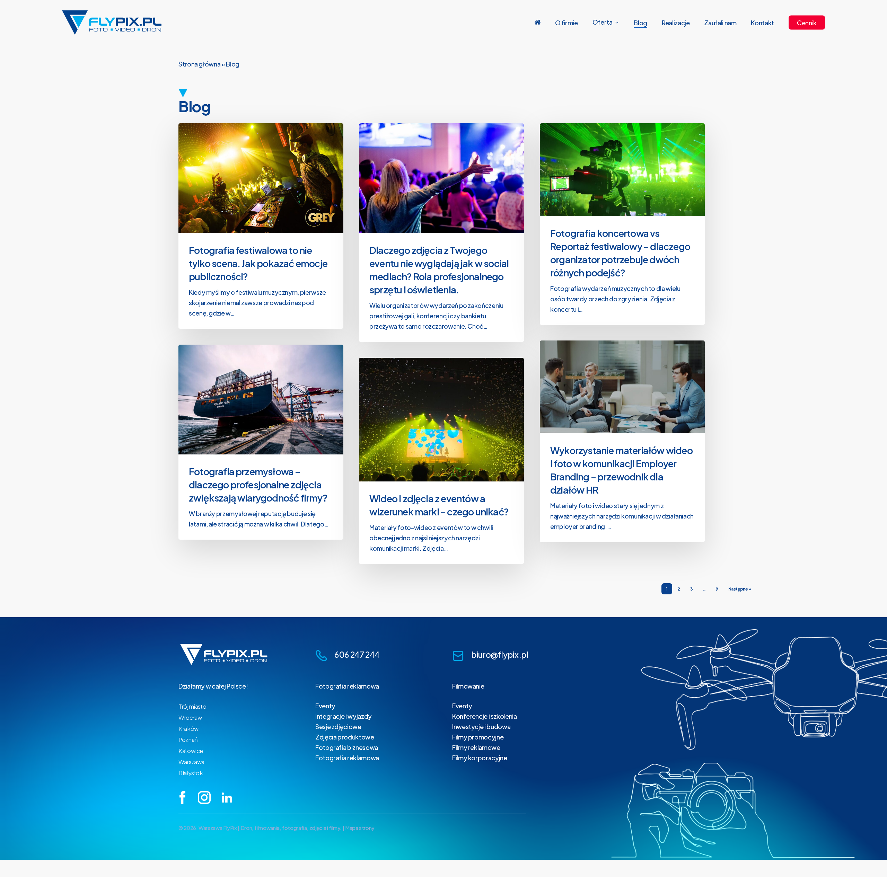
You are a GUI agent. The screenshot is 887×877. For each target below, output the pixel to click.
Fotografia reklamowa (347, 686)
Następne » (739, 589)
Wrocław (190, 717)
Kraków (188, 728)
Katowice (190, 750)
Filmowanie (468, 686)
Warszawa (191, 761)
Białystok (190, 773)
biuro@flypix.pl (499, 654)
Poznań (188, 739)
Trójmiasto (192, 706)
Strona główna (199, 64)
